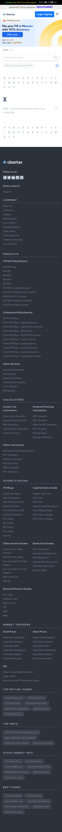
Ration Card (9, 603)
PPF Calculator (10, 455)
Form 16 (6, 535)
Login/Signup (44, 14)
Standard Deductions (43, 566)
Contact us (8, 210)
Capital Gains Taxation (14, 382)
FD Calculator (39, 429)
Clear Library (9, 231)
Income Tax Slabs (12, 493)
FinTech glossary (11, 235)
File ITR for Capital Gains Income (19, 292)
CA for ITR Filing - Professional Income (22, 356)
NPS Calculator (10, 472)
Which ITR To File (11, 506)
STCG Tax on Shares (43, 514)
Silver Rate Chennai (43, 641)
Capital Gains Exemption (45, 506)
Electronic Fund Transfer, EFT (19, 65)
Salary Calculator (11, 433)
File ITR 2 (7, 275)
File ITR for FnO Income (14, 296)
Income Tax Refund (12, 514)
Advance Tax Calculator (15, 420)
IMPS (5, 615)
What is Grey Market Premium (18, 672)
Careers (7, 214)
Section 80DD (40, 570)
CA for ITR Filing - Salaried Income (20, 322)
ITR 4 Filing (8, 531)
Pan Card (7, 594)
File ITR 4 (7, 283)
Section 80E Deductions (45, 562)
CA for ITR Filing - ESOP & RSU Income (22, 335)
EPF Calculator (10, 463)
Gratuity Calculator (12, 459)
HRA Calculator (10, 424)
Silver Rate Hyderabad (44, 650)
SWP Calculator (11, 467)
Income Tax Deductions (44, 553)
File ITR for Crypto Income (16, 305)
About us (7, 206)
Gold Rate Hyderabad (14, 650)
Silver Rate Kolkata (42, 654)
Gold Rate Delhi (11, 646)
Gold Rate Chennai (13, 641)
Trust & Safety (10, 244)
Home (5, 50)
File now (12, 34)
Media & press (10, 218)
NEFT (5, 611)
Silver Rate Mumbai (42, 658)
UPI (4, 607)
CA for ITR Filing (10, 318)
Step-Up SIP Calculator (44, 424)
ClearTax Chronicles (13, 239)
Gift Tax (7, 581)
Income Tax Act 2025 (13, 510)
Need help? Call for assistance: (31, 7)
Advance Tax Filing (12, 378)
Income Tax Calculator (14, 416)
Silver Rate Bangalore (44, 637)
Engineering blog (11, 227)
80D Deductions (41, 557)
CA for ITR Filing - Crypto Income (19, 339)
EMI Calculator (40, 420)
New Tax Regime (11, 498)
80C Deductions (41, 549)
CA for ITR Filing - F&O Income (18, 331)
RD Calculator (40, 433)
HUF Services (9, 374)
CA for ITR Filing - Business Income (20, 348)
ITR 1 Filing (8, 519)
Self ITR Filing (9, 267)
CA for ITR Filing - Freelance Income (21, 352)
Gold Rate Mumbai (12, 658)
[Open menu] (57, 14)
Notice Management (13, 369)
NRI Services (9, 391)
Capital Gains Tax (42, 493)
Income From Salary (13, 557)
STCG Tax (37, 502)
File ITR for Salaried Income (16, 288)
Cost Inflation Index (42, 510)
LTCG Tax (37, 498)
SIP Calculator (40, 416)
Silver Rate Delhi (41, 646)
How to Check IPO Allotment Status (21, 680)
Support (7, 191)
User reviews (9, 223)
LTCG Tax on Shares (43, 519)
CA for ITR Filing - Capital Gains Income (23, 326)
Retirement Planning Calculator (19, 451)
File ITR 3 (7, 279)
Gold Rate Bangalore (14, 637)
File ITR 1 (7, 271)
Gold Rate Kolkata (12, 654)
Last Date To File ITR (13, 502)
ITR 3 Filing (8, 527)
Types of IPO (9, 676)
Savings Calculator (42, 437)
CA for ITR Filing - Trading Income (19, 343)
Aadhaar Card (10, 599)
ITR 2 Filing (8, 523)
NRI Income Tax (10, 577)
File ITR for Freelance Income (17, 300)
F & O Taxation (10, 386)
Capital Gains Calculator (15, 429)
